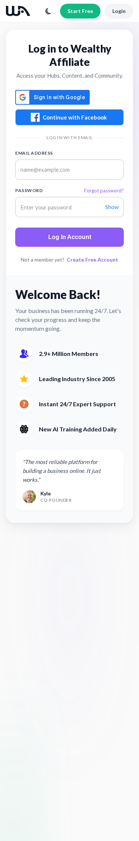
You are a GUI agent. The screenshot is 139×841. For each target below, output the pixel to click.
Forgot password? (104, 191)
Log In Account (69, 237)
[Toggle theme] (48, 11)
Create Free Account (92, 259)
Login (119, 11)
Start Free (80, 11)
